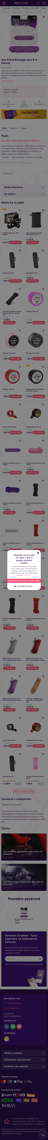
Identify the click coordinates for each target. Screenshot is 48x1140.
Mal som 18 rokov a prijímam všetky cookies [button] (24, 581)
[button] (24, 586)
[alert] (24, 570)
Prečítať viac (27, 575)
